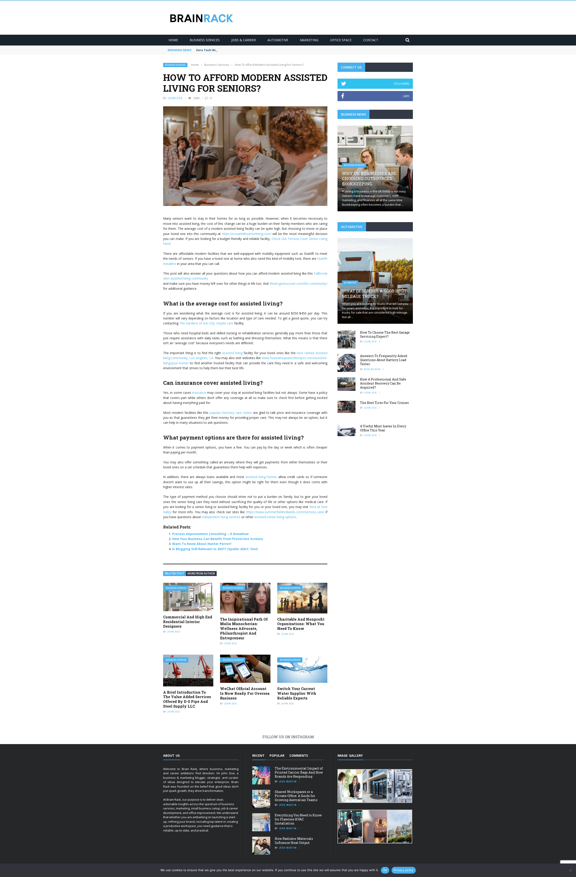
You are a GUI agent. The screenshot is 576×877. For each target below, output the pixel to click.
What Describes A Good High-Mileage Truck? (375, 293)
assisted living (232, 353)
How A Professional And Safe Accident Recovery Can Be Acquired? (383, 383)
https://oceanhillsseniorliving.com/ (246, 234)
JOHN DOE (175, 98)
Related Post (174, 573)
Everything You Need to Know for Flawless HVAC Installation (298, 819)
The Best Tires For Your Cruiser (384, 403)
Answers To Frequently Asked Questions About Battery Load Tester (383, 360)
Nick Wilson (372, 369)
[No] (570, 870)
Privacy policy (404, 870)
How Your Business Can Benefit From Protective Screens (217, 539)
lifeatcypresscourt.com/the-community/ (298, 283)
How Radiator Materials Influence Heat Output (294, 840)
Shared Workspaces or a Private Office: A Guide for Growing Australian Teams (296, 796)
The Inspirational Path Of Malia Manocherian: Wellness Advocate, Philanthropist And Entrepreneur (244, 628)
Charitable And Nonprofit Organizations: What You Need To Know (300, 624)
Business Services (205, 40)
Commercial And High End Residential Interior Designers (187, 622)
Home (173, 40)
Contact (370, 40)
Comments (298, 755)
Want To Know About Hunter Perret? (202, 544)
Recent (258, 755)
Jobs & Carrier (243, 40)
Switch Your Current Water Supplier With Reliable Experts (296, 693)
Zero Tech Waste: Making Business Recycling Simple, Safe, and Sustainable (252, 50)
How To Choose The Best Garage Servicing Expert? (385, 334)
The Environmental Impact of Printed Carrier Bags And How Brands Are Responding (299, 772)
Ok (385, 870)
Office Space (340, 40)
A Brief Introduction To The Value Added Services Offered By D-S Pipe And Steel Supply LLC (187, 699)
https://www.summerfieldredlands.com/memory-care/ (285, 512)
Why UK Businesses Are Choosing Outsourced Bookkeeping (369, 179)
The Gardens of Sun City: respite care (206, 323)
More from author (201, 573)
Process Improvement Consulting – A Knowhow (210, 534)
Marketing (309, 40)
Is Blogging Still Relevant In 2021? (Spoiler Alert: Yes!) (215, 549)
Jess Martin (288, 781)
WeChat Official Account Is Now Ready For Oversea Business (245, 693)
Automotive (278, 40)
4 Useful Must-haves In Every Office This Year (383, 428)
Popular (277, 755)
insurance (199, 392)
